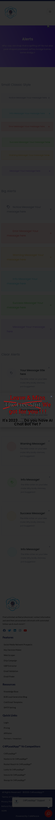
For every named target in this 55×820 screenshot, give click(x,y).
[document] (27, 410)
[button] (51, 396)
